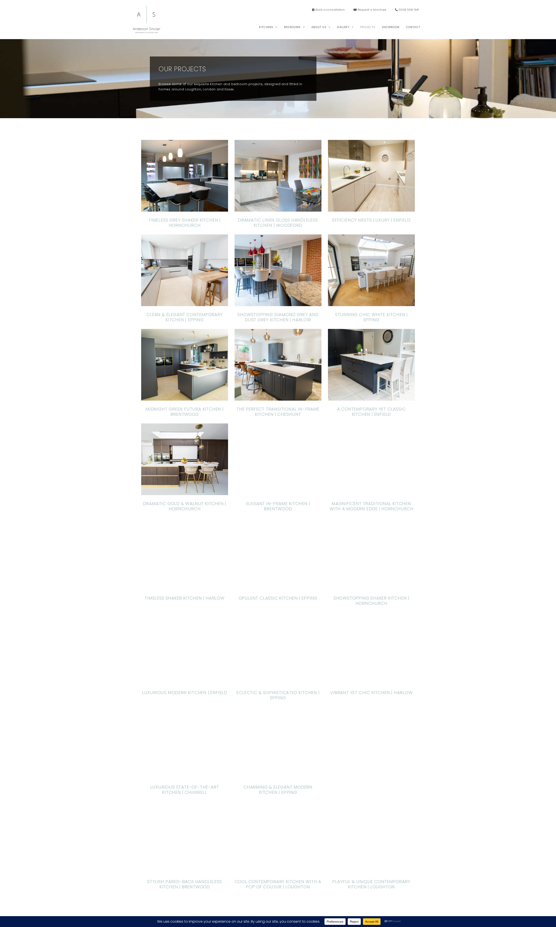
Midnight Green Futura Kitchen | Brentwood (185, 411)
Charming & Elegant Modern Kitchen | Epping (278, 789)
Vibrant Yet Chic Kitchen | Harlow (371, 693)
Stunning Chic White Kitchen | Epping (371, 317)
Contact (413, 27)
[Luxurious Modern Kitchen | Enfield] (184, 681)
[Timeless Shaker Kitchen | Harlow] (184, 586)
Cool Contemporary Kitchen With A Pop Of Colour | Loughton (184, 884)
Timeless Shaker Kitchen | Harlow (185, 598)
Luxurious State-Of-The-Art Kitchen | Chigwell (184, 789)
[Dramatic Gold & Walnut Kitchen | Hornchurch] (184, 492)
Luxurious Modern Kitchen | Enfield (184, 693)
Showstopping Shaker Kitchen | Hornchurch (371, 600)
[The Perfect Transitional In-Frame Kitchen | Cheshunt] (278, 397)
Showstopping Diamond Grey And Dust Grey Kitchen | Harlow (277, 317)
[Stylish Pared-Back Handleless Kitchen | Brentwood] (371, 775)
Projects (367, 27)
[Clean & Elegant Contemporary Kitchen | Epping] (184, 303)
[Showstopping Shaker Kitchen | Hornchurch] (371, 586)
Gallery (343, 27)
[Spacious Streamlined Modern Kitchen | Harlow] (371, 870)
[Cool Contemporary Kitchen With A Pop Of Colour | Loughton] (184, 870)
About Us (318, 27)
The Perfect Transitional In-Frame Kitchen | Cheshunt (278, 411)
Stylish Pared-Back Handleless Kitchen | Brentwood (371, 789)
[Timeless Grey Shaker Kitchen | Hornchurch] (184, 208)
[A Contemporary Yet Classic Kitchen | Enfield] (371, 397)
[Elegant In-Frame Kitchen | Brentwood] (278, 492)
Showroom (391, 27)
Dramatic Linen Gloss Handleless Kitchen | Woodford (278, 222)
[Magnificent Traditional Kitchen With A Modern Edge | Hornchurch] (371, 492)
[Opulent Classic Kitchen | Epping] (278, 586)
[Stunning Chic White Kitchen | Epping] (371, 303)
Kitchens (266, 27)
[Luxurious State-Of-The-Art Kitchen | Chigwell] (184, 775)
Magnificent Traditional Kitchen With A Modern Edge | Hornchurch (371, 506)
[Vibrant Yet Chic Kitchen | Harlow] (371, 681)
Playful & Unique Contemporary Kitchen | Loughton (278, 884)
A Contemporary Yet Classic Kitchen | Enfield (371, 411)
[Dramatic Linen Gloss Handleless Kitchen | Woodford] (278, 208)
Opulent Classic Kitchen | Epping (278, 598)
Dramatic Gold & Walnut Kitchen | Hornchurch (184, 506)
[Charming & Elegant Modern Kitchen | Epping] (278, 775)
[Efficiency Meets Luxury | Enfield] (371, 208)
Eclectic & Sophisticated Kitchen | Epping (277, 695)
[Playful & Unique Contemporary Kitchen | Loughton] (278, 870)
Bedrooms (292, 27)
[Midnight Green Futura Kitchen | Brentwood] (184, 397)
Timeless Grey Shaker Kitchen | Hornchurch (185, 222)
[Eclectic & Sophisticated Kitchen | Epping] (278, 681)
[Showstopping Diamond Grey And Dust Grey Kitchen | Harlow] (278, 303)
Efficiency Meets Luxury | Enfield (371, 220)
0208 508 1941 (408, 10)
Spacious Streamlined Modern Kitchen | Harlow (371, 884)
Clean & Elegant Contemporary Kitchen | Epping (184, 317)
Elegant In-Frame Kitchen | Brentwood (278, 506)
